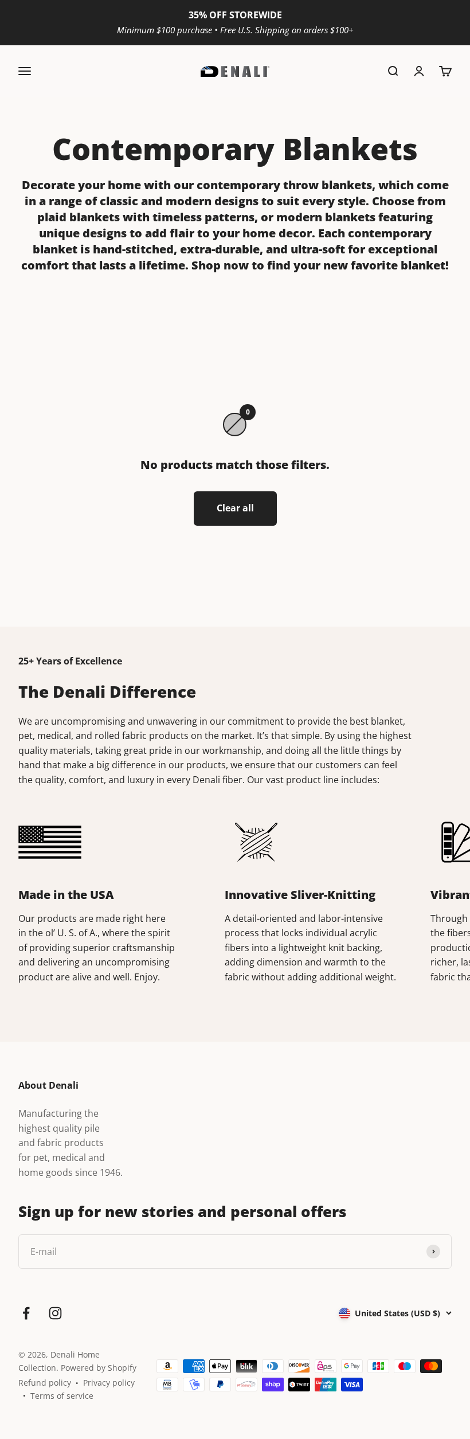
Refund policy (44, 1382)
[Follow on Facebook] (26, 1313)
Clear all (235, 508)
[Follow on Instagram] (55, 1313)
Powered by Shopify (98, 1367)
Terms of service (61, 1395)
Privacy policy (109, 1382)
